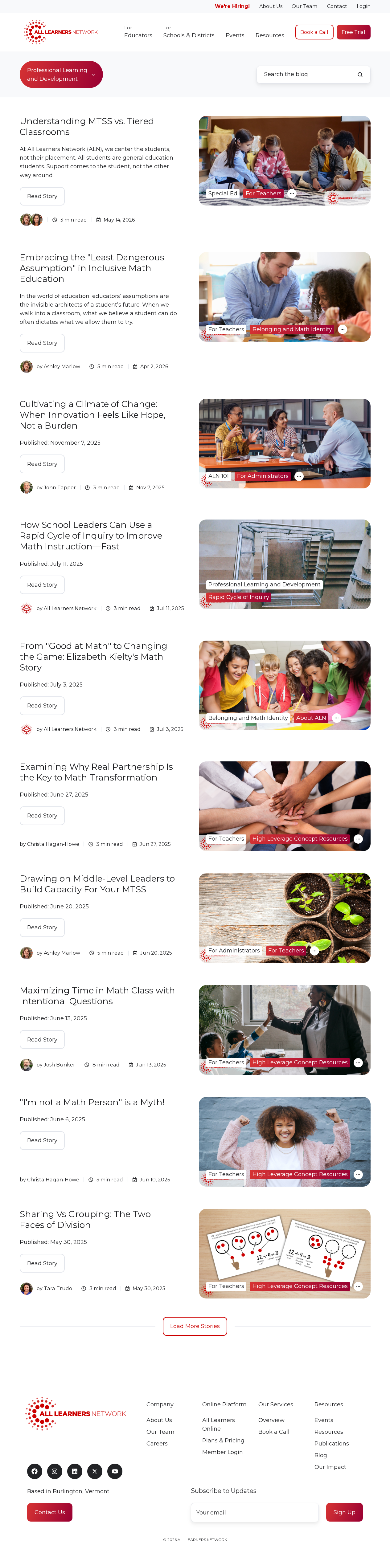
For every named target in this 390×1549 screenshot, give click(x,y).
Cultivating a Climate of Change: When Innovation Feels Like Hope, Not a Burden (92, 415)
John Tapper (60, 487)
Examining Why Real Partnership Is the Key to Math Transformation (96, 772)
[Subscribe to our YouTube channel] (114, 1471)
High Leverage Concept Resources (300, 838)
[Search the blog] (360, 74)
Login (364, 6)
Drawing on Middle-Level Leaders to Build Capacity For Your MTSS (97, 884)
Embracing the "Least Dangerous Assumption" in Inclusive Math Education (92, 268)
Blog (320, 1455)
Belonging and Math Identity (292, 329)
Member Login (222, 1452)
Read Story (42, 196)
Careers (157, 1443)
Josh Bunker (59, 1065)
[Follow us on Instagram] (54, 1471)
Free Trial (353, 32)
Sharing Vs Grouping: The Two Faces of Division (85, 1219)
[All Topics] (292, 193)
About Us (270, 6)
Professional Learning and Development (264, 584)
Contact (337, 6)
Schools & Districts (189, 32)
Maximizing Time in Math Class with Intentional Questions (97, 995)
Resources (270, 35)
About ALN (311, 718)
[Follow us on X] (94, 1471)
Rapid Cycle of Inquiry (238, 597)
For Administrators (263, 476)
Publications (331, 1443)
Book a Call (314, 32)
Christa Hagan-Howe (53, 844)
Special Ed (222, 193)
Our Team (305, 6)
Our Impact (330, 1467)
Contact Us (50, 1512)
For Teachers (263, 193)
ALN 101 (218, 476)
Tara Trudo (58, 1288)
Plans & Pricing (223, 1440)
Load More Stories (195, 1326)
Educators (138, 32)
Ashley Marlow (62, 366)
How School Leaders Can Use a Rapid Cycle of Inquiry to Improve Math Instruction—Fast (91, 536)
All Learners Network (70, 608)
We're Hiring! (232, 6)
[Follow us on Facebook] (34, 1471)
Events (235, 35)
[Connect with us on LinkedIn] (74, 1471)
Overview (271, 1420)
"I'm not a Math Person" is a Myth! (92, 1102)
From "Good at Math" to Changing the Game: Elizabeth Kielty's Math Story (93, 657)
